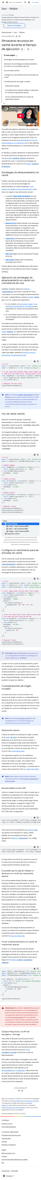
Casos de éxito (6, 1138)
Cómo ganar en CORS (23, 718)
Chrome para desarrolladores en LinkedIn (15, 1159)
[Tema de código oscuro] (34, 361)
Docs (4, 8)
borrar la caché (18, 1017)
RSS (3, 1163)
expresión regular (26, 304)
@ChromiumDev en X (8, 1153)
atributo (20, 838)
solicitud (32, 830)
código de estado (32, 769)
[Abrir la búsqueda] (25, 2)
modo (11, 737)
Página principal (6, 32)
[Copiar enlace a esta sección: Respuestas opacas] (21, 730)
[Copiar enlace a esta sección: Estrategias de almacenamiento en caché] (10, 175)
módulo (16, 158)
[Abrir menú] (3, 2)
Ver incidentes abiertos (9, 1127)
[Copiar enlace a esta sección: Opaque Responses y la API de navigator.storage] (22, 1034)
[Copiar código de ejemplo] (37, 361)
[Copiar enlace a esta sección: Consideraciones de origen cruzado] (13, 689)
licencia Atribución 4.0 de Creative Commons (25, 1101)
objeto (34, 297)
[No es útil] (19, 36)
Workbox (14, 8)
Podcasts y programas (9, 1145)
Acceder (35, 2)
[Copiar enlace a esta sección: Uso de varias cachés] (27, 414)
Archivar (4, 1141)
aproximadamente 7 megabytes (13, 1071)
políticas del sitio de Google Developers (13, 1107)
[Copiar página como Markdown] (28, 49)
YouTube (4, 1156)
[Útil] (16, 36)
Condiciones (5, 1171)
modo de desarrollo (17, 936)
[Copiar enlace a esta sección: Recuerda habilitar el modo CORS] (28, 788)
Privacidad (14, 1171)
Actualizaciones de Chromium (11, 1135)
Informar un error (7, 1123)
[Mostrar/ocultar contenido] (17, 56)
